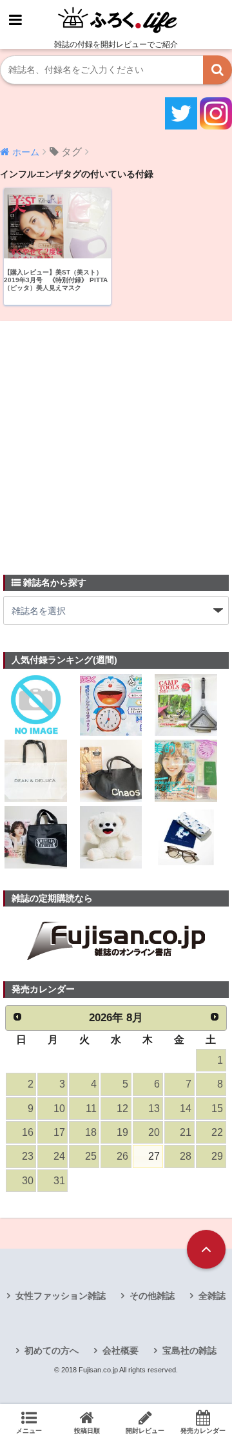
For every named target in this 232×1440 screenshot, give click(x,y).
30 (28, 1180)
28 (185, 1156)
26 (122, 1156)
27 (154, 1156)
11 (91, 1108)
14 (185, 1108)
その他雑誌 (152, 1296)
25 (91, 1156)
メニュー (29, 1430)
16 (28, 1132)
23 (28, 1156)
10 (59, 1108)
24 (59, 1156)
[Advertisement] (116, 440)
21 (185, 1132)
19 (122, 1132)
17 (59, 1132)
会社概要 (120, 1350)
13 (154, 1108)
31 (59, 1180)
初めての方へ (51, 1350)
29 (217, 1156)
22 (217, 1132)
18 (91, 1132)
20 (154, 1132)
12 (122, 1108)
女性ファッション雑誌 (60, 1296)
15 (217, 1108)
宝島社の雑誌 (189, 1350)
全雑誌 (212, 1296)
